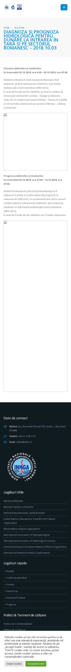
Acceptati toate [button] (36, 663)
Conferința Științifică (16, 577)
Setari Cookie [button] (14, 663)
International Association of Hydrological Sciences (29, 540)
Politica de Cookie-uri (15, 629)
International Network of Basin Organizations (27, 552)
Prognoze (11, 604)
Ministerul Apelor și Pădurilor (19, 506)
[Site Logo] (13, 7)
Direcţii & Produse (15, 597)
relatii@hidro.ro (24, 442)
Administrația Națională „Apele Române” (24, 512)
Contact (10, 584)
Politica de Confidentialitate (18, 623)
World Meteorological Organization (22, 528)
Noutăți (10, 571)
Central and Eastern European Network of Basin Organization (35, 546)
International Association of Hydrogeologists (27, 534)
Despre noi (12, 591)
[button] (64, 7)
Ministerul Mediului (13, 500)
